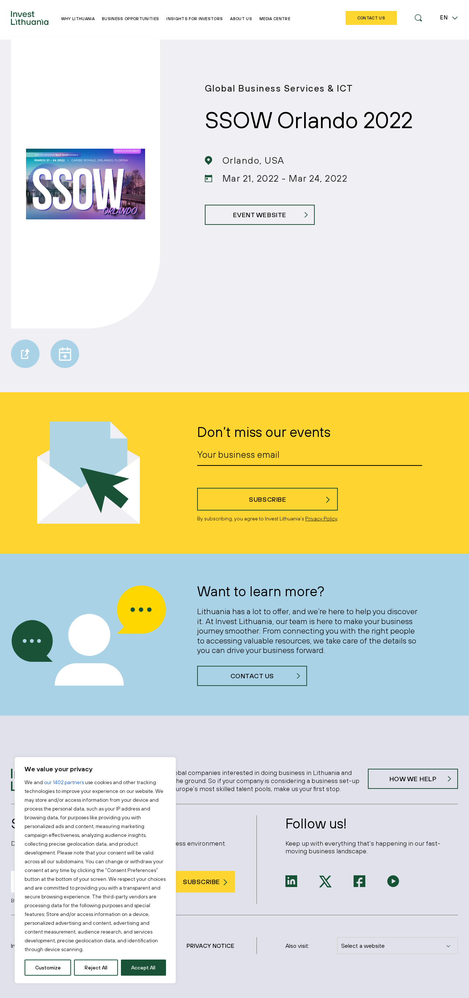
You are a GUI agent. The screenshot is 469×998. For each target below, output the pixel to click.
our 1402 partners (64, 782)
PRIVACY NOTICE (210, 945)
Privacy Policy (321, 519)
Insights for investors (194, 18)
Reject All (96, 968)
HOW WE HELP (413, 779)
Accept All (143, 968)
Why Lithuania (78, 18)
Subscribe (267, 499)
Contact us (252, 676)
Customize (48, 968)
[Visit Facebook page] (359, 880)
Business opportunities (130, 18)
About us (241, 18)
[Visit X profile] (325, 881)
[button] (418, 18)
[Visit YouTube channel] (393, 880)
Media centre (274, 18)
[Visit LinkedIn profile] (291, 880)
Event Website (260, 215)
